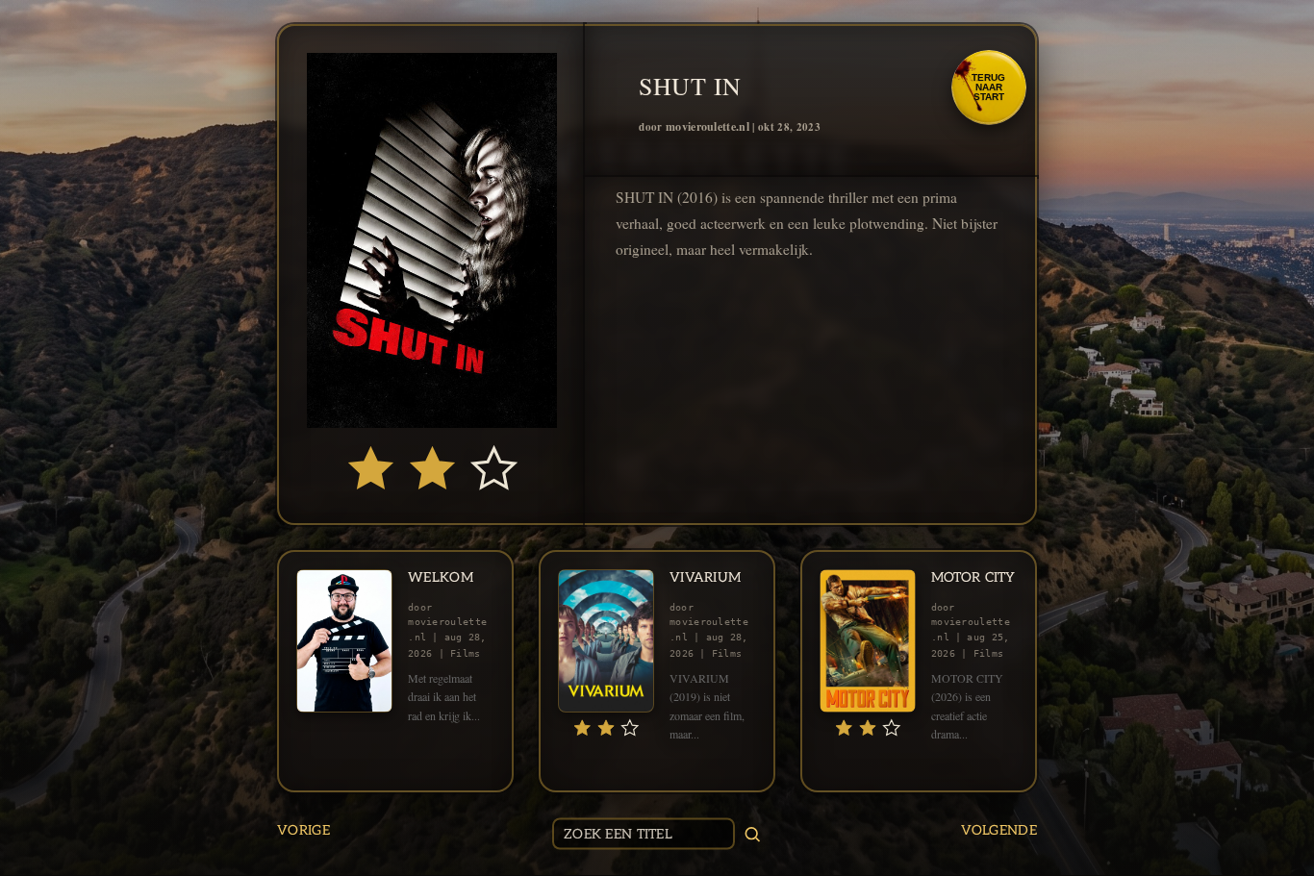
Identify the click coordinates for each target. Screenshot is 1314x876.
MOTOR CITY (973, 577)
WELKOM (440, 577)
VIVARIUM (705, 577)
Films (465, 653)
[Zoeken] (752, 833)
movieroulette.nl (707, 126)
